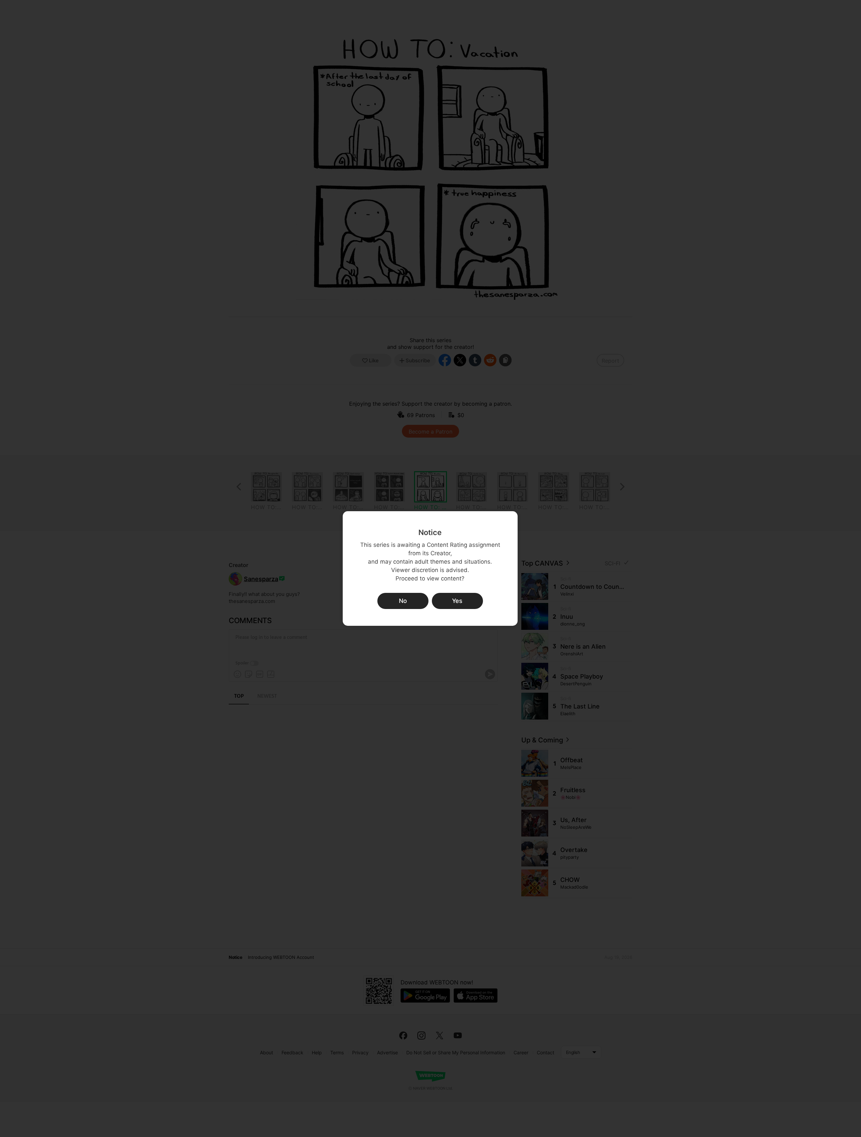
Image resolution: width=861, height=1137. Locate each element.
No (403, 600)
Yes (457, 600)
